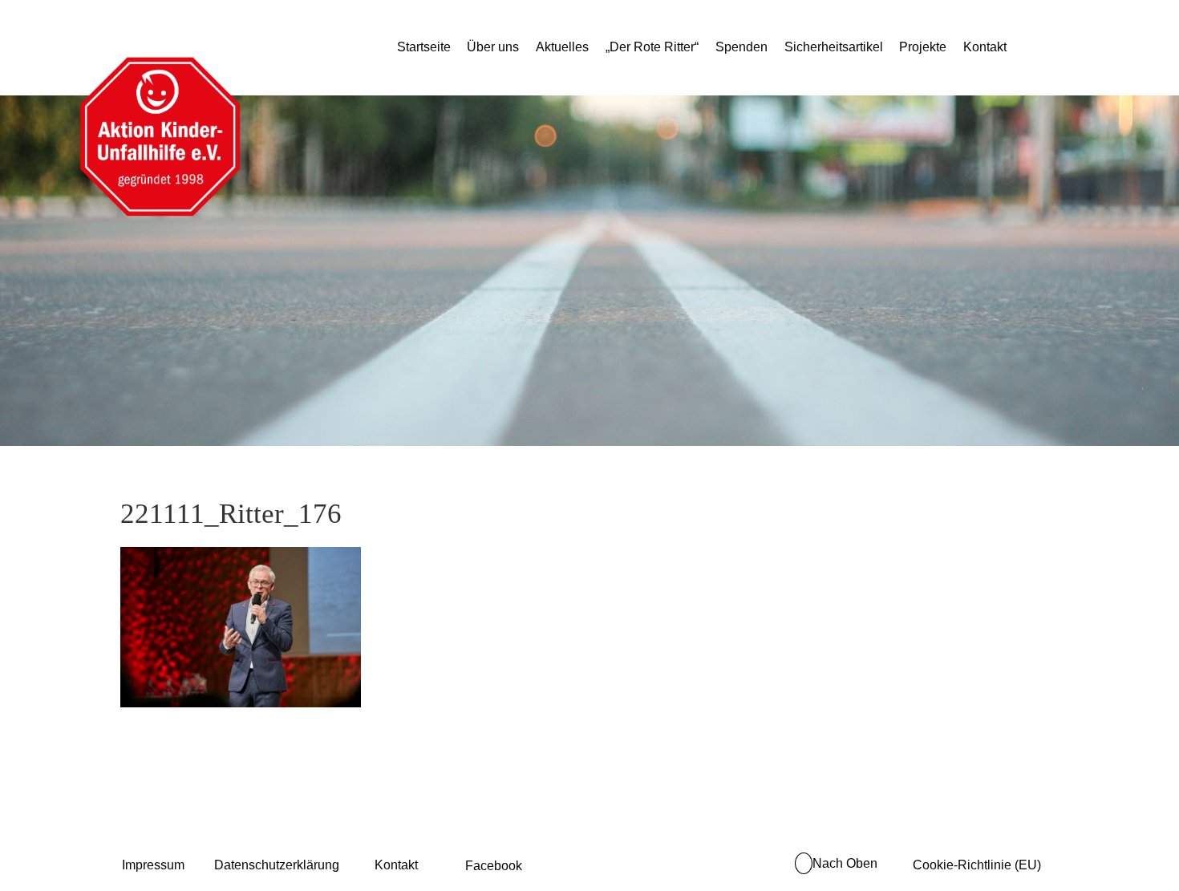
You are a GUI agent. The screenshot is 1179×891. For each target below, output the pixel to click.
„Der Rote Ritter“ (652, 47)
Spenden (741, 47)
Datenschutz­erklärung (276, 865)
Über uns (493, 47)
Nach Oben (844, 863)
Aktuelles (562, 47)
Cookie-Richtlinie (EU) (977, 865)
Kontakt (985, 47)
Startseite (424, 47)
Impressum (153, 865)
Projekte (922, 47)
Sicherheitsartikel (833, 47)
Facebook (493, 866)
